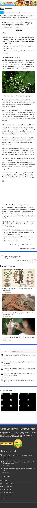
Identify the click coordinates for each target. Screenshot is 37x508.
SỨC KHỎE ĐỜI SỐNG (7, 492)
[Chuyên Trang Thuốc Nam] (18, 3)
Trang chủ (3, 16)
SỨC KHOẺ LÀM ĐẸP (6, 489)
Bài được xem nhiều (16, 351)
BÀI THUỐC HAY (5, 481)
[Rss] (18, 505)
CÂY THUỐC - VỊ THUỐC (16, 16)
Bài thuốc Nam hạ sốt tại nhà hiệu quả (24, 261)
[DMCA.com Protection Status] (6, 443)
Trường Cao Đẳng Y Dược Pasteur (25, 245)
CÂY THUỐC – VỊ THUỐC (7, 484)
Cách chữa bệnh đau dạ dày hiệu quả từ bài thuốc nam (12, 256)
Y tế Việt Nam (31, 248)
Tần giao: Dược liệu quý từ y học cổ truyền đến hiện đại (18, 12)
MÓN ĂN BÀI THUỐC (6, 486)
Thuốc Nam (17, 432)
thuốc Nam (17, 37)
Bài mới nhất (5, 351)
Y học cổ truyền (18, 125)
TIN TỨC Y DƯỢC (5, 495)
